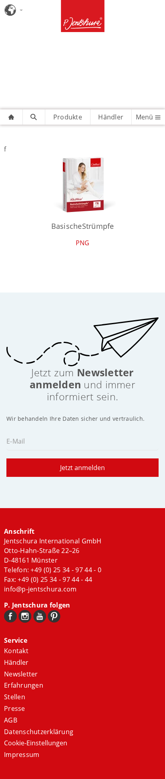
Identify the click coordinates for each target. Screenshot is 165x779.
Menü (145, 117)
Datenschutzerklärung (38, 731)
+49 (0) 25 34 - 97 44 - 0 (65, 569)
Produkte (67, 117)
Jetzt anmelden (82, 467)
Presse (14, 708)
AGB (10, 720)
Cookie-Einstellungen (35, 743)
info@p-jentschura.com (40, 589)
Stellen (14, 696)
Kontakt (16, 650)
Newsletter (21, 674)
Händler (110, 117)
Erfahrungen (23, 685)
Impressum (21, 754)
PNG (83, 242)
